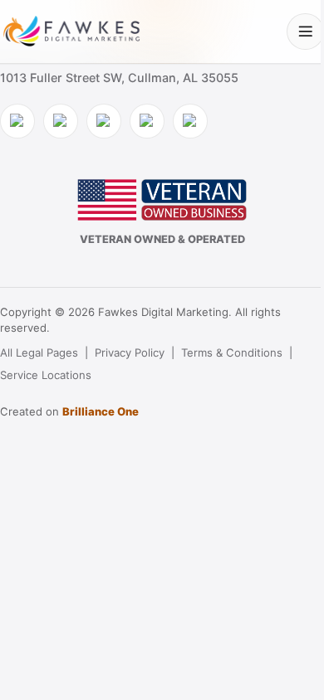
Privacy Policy (129, 352)
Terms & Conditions (231, 352)
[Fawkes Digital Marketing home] (71, 31)
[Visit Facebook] (17, 121)
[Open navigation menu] (305, 32)
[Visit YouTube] (190, 121)
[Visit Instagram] (60, 121)
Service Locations (45, 375)
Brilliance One (100, 411)
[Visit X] (147, 121)
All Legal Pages (39, 352)
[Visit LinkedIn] (103, 121)
